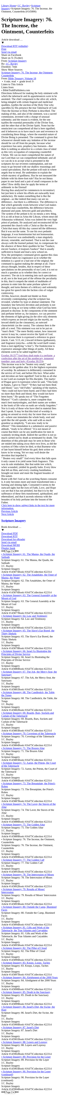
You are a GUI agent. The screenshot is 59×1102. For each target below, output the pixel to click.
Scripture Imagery (17, 60)
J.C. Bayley (24, 5)
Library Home (8, 5)
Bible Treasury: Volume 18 (22, 78)
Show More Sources (11, 69)
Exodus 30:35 (28, 358)
